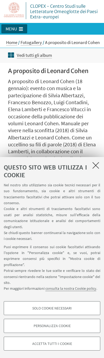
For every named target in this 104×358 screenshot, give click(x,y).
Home (11, 42)
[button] (14, 28)
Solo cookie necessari (52, 308)
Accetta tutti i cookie (52, 343)
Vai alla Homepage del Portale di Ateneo (14, 10)
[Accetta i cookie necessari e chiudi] (95, 165)
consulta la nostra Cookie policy (70, 288)
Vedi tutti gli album (34, 55)
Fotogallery (31, 42)
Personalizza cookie (52, 325)
